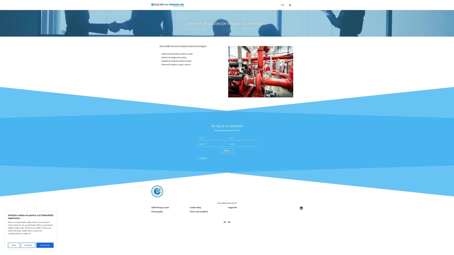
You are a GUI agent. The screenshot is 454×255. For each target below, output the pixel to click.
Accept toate (45, 245)
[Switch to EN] (225, 222)
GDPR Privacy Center (160, 207)
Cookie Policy (195, 207)
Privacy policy (157, 211)
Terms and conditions (199, 211)
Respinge (28, 245)
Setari (14, 245)
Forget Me (232, 207)
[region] (31, 230)
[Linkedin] (301, 208)
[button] (290, 5)
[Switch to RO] (229, 222)
